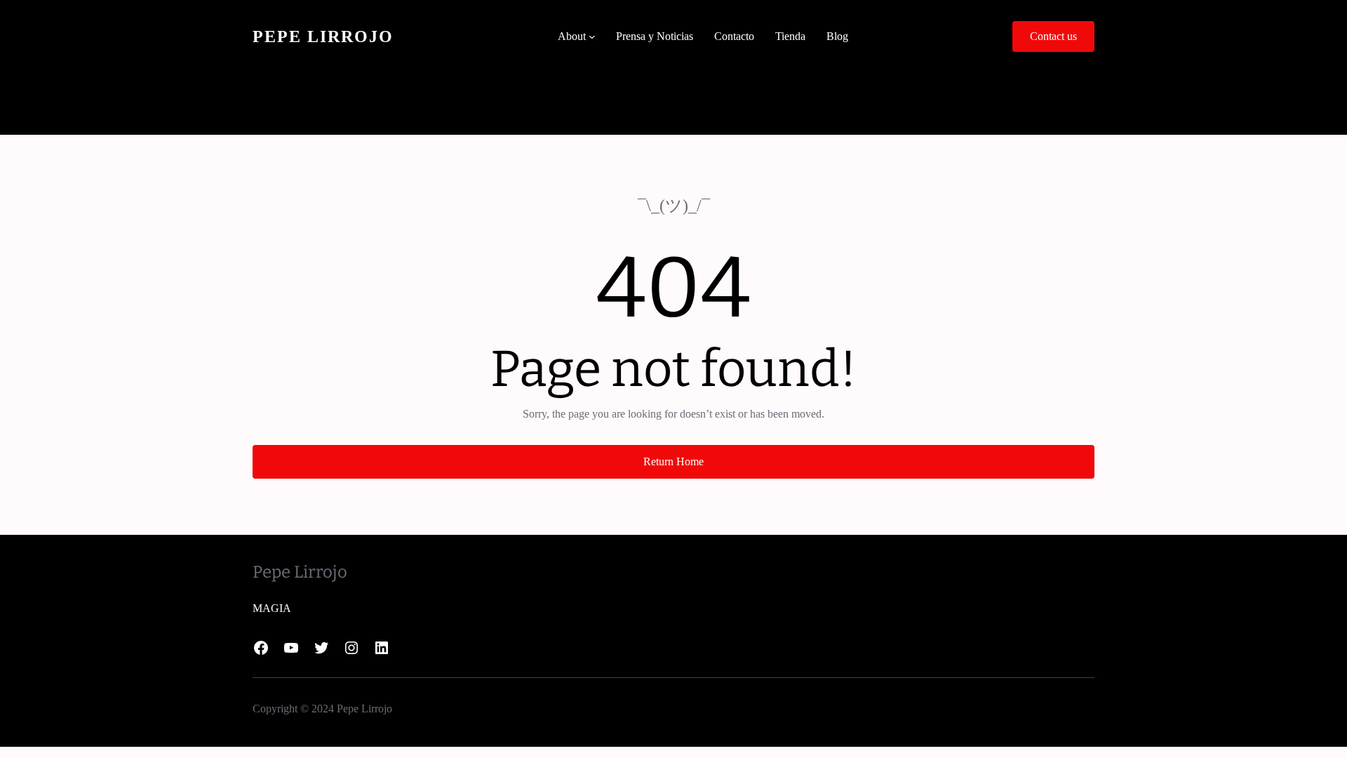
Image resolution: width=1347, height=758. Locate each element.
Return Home (673, 461)
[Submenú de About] (592, 36)
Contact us (1053, 36)
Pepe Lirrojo (323, 36)
